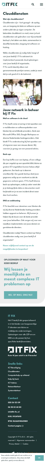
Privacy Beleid (14, 444)
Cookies (25, 444)
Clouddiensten (14, 371)
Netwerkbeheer (14, 387)
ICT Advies (12, 383)
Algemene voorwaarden (26, 440)
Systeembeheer (14, 390)
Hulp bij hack (13, 379)
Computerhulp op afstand (18, 375)
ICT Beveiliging (14, 368)
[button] (33, 4)
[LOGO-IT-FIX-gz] (9, 4)
